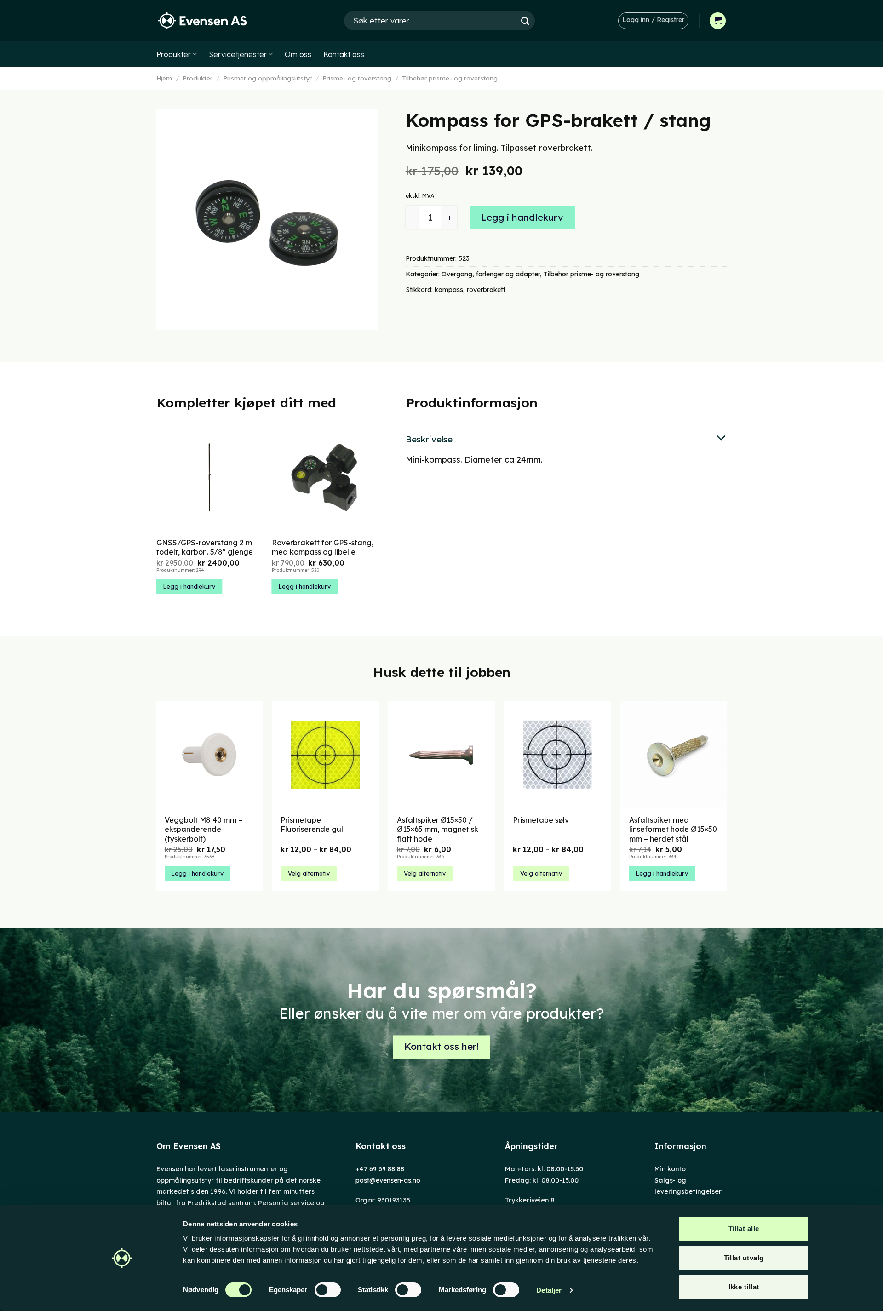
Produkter (173, 54)
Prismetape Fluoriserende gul (312, 824)
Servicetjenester (238, 54)
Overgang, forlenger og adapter (491, 274)
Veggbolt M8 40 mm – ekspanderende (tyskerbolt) (203, 829)
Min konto (670, 1169)
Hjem (164, 78)
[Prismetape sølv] (557, 754)
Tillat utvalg (744, 1258)
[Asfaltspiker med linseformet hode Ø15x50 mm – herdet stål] (674, 754)
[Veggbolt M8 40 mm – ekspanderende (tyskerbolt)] (209, 754)
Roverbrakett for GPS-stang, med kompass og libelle (322, 547)
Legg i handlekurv (522, 217)
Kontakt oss (343, 54)
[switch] (328, 1289)
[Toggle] (566, 438)
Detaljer (549, 1290)
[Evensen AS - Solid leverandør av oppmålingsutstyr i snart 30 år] (202, 20)
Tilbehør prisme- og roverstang (450, 78)
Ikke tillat (743, 1287)
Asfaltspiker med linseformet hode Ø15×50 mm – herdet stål (673, 829)
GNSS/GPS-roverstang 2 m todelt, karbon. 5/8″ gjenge (204, 547)
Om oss (298, 54)
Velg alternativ (309, 873)
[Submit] (525, 20)
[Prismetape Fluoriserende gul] (325, 754)
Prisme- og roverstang (356, 78)
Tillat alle (743, 1228)
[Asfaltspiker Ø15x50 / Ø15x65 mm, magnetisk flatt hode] (441, 754)
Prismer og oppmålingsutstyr (267, 78)
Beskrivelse (429, 439)
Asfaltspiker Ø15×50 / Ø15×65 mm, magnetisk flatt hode (437, 829)
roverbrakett (486, 290)
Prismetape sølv (541, 819)
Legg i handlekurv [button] (189, 586)
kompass (449, 290)
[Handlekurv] (718, 20)
